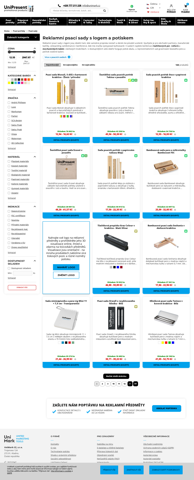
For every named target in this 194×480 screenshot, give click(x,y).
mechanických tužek (53, 49)
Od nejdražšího (88, 65)
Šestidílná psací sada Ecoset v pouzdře (66, 151)
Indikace (14, 206)
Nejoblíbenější (52, 65)
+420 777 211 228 (72, 5)
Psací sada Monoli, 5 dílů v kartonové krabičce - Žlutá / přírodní (66, 76)
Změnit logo (66, 275)
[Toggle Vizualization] (131, 6)
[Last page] (135, 383)
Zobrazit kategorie (18, 37)
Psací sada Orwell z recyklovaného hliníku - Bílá (116, 302)
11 (119, 384)
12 (125, 384)
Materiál (14, 156)
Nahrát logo (66, 267)
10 (113, 384)
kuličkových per (161, 46)
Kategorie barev (19, 75)
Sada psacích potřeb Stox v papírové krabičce (166, 76)
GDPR (9, 473)
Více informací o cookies (61, 471)
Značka (13, 98)
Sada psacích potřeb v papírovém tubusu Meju (116, 151)
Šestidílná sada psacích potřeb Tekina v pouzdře (116, 76)
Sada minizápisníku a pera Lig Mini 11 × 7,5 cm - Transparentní (66, 302)
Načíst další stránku (116, 376)
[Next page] (130, 383)
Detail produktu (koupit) (66, 140)
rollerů (175, 46)
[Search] (105, 11)
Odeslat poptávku (166, 408)
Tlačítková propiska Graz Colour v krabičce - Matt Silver (116, 226)
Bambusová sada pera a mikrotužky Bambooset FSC (166, 151)
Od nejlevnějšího (70, 65)
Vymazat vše (22, 287)
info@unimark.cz (91, 5)
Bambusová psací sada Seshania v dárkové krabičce (166, 226)
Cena (11, 48)
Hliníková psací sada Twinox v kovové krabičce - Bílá (166, 302)
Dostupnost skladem (16, 262)
